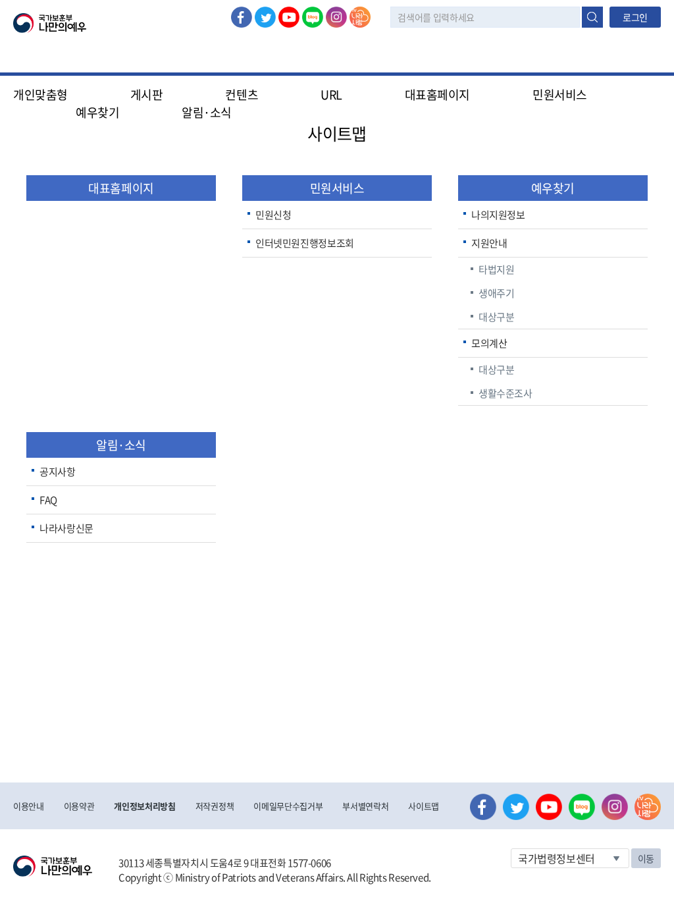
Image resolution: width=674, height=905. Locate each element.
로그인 (635, 17)
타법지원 (497, 269)
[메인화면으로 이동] (49, 21)
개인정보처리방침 (144, 806)
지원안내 (489, 243)
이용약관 (79, 806)
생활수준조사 (505, 393)
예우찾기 (553, 188)
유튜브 (288, 17)
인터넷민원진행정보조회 (304, 243)
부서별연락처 (365, 806)
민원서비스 (337, 188)
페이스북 (241, 17)
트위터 (265, 17)
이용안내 (28, 806)
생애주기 (497, 293)
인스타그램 (336, 17)
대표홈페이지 (437, 94)
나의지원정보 (498, 214)
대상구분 (497, 317)
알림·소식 (121, 445)
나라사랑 (360, 17)
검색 (592, 17)
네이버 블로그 (312, 17)
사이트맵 (423, 806)
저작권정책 (214, 806)
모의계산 (489, 343)
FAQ (48, 500)
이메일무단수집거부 (288, 806)
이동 (646, 858)
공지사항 (57, 471)
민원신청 (273, 214)
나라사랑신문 (66, 528)
